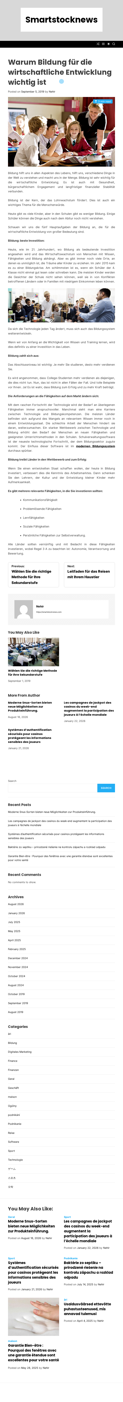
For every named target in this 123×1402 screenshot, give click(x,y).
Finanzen (13, 1069)
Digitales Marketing (20, 1051)
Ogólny (12, 1105)
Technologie (15, 1159)
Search (12, 780)
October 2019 (16, 994)
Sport (11, 1150)
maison (12, 1096)
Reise (11, 1132)
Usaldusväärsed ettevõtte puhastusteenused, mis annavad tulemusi (87, 1309)
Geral (11, 1078)
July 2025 (14, 922)
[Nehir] (23, 609)
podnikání (14, 1114)
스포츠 (12, 1177)
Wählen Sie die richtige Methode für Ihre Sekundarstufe (32, 673)
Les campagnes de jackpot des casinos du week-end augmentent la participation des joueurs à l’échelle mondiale (89, 709)
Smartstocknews (61, 20)
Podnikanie (14, 1123)
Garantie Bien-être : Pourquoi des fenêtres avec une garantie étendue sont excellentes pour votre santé (33, 1353)
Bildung (12, 1042)
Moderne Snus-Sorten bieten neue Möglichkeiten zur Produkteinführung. (30, 707)
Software (13, 1141)
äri (9, 1033)
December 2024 (18, 958)
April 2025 (14, 940)
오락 (10, 1186)
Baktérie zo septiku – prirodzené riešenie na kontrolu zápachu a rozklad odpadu (56, 847)
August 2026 (16, 904)
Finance (12, 1060)
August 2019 (15, 1012)
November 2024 (18, 967)
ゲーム (12, 1168)
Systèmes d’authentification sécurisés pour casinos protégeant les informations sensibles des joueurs (30, 736)
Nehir (52, 91)
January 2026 (16, 913)
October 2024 (16, 976)
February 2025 (17, 949)
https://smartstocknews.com (49, 612)
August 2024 (16, 985)
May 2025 (14, 931)
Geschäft (13, 1087)
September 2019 (18, 1003)
